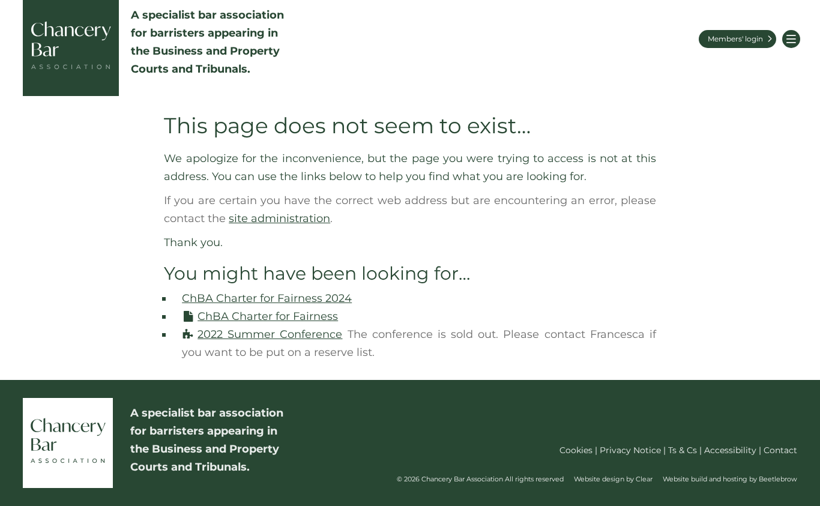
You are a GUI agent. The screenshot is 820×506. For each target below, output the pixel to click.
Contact (780, 450)
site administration (279, 218)
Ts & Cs (682, 450)
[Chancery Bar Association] (71, 48)
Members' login (735, 38)
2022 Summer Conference (269, 334)
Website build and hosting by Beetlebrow (730, 479)
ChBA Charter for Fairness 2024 (267, 298)
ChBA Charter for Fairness (267, 316)
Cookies (575, 450)
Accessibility (730, 450)
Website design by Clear (613, 479)
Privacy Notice (630, 450)
